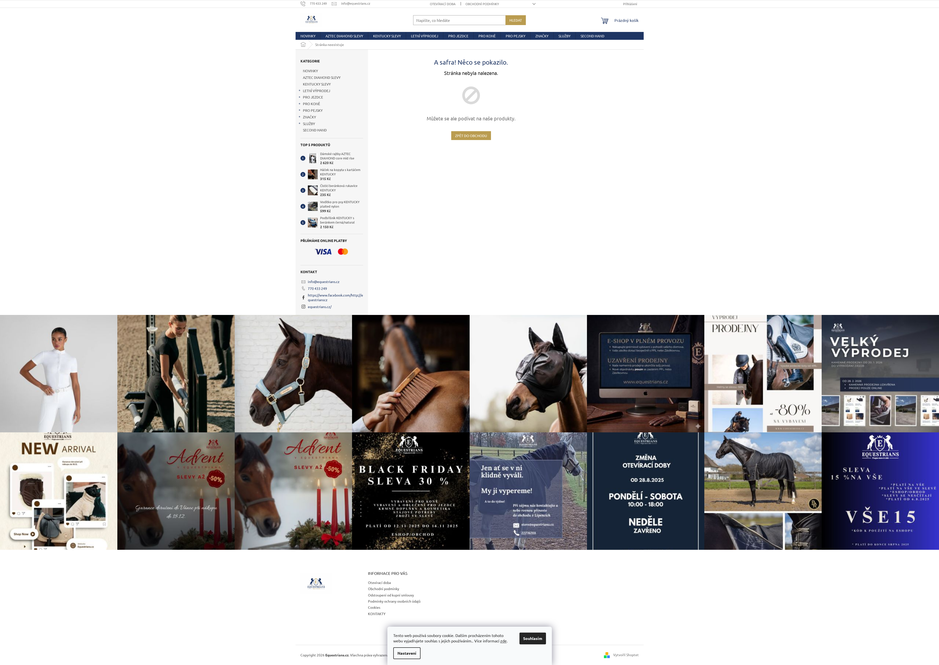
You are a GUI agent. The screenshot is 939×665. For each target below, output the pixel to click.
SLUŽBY (309, 123)
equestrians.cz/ (319, 306)
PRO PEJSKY (313, 110)
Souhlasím (532, 638)
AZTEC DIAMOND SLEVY (321, 77)
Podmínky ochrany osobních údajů (394, 601)
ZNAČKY (309, 117)
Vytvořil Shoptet (626, 654)
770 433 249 (317, 288)
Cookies (374, 607)
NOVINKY (310, 71)
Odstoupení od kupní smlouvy (391, 595)
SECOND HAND (315, 130)
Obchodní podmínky (482, 4)
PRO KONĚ (311, 103)
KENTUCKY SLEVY (317, 84)
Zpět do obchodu (471, 135)
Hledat (515, 20)
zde (503, 640)
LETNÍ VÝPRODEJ (316, 90)
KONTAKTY (376, 613)
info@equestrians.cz (324, 281)
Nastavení (406, 653)
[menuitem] (308, 36)
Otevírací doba (443, 4)
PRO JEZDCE (313, 97)
